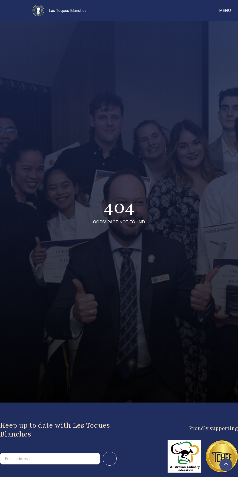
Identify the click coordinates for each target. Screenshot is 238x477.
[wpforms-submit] (110, 459)
